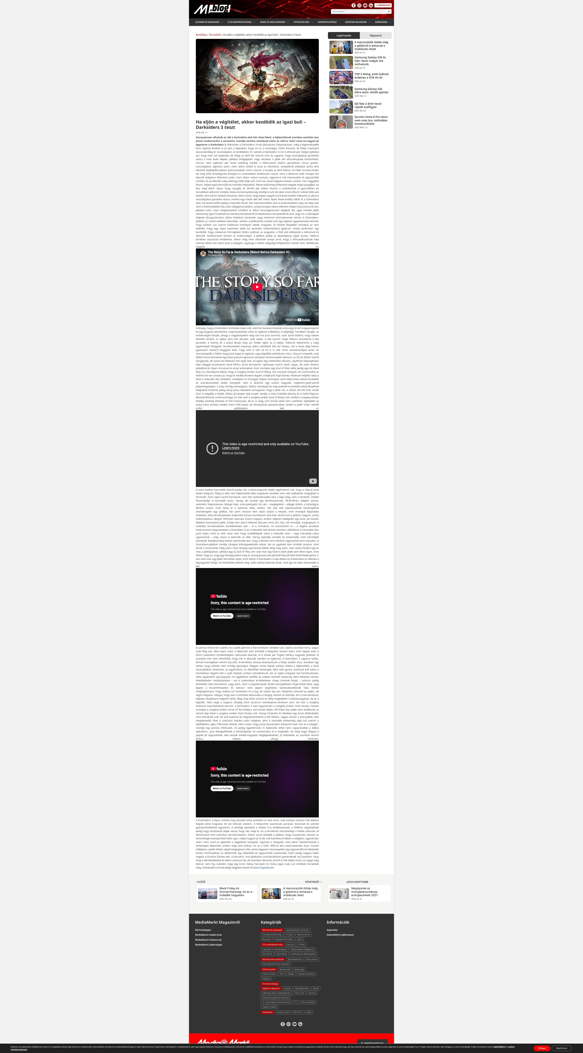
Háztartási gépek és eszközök (276, 997)
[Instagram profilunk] (359, 5)
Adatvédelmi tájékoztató (340, 934)
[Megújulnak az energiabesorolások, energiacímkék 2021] (339, 893)
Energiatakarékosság (272, 934)
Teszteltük (215, 34)
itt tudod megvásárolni (262, 867)
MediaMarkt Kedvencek (208, 939)
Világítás (266, 978)
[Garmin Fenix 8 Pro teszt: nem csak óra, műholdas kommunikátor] (341, 122)
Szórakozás (381, 22)
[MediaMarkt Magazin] (212, 9)
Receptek (267, 939)
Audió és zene (283, 1012)
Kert (282, 974)
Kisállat (291, 974)
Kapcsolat (332, 929)
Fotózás (289, 934)
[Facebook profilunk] (353, 5)
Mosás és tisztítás (306, 974)
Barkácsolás (285, 969)
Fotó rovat (299, 992)
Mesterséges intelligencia (302, 949)
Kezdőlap (201, 34)
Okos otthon (311, 959)
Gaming (290, 944)
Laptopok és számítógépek (275, 949)
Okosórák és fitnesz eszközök (276, 963)
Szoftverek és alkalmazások (303, 953)
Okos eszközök (308, 1002)
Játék (309, 1012)
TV (296, 1002)
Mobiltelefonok (295, 959)
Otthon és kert (301, 22)
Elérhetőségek (203, 929)
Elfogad (542, 1048)
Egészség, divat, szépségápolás (276, 992)
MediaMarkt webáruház (208, 934)
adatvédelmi (499, 1046)
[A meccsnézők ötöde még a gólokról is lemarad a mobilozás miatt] (341, 47)
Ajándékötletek (302, 988)
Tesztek (287, 988)
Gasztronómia (303, 934)
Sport (299, 939)
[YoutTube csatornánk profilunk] (365, 5)
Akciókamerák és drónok (297, 930)
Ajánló (316, 988)
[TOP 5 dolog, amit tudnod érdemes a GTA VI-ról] (341, 77)
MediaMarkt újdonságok (208, 944)
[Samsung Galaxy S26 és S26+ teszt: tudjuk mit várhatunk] (341, 62)
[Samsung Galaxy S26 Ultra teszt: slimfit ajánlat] (341, 92)
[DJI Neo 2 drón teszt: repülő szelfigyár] (341, 107)
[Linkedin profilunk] (371, 5)
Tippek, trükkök (270, 1006)
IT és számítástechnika (240, 22)
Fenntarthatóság (327, 22)
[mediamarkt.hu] (223, 1042)
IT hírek (301, 944)
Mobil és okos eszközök (272, 22)
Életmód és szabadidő (207, 22)
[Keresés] (389, 11)
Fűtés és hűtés (269, 974)
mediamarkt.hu (374, 1043)
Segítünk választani (356, 22)
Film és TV (297, 1012)
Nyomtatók (281, 953)
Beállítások (561, 1048)
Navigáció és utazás (284, 939)
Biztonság (299, 969)
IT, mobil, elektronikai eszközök (276, 1002)
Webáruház (384, 5)
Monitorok (267, 953)
